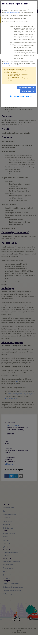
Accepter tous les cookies (26, 87)
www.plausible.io (6, 63)
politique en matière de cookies (12, 12)
